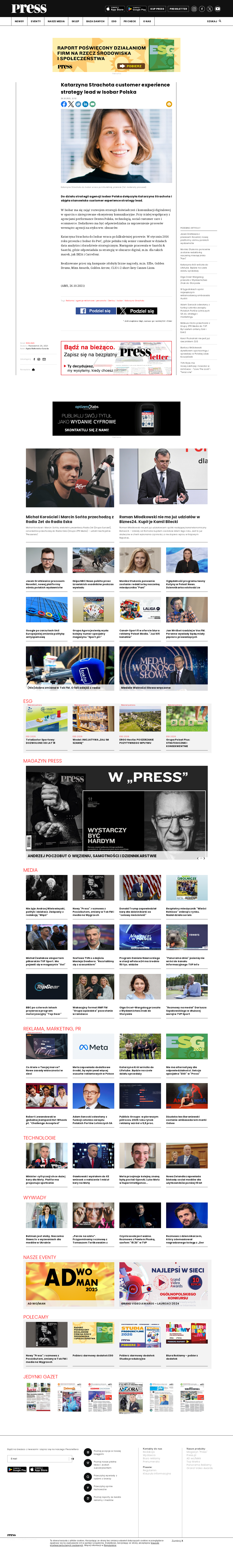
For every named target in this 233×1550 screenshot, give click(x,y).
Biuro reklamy (151, 1458)
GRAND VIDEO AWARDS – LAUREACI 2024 (150, 1304)
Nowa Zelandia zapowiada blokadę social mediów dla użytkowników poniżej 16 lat (184, 1180)
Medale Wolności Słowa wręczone (146, 688)
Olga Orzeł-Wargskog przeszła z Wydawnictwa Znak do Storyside (193, 280)
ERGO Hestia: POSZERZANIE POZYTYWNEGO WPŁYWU (136, 741)
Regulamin (149, 1470)
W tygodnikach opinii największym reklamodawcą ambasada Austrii (195, 294)
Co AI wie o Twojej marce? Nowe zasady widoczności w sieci (44, 1070)
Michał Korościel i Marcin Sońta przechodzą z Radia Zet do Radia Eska (70, 519)
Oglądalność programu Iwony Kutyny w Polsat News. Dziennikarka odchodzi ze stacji (185, 585)
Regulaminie (110, 1545)
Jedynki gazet (40, 1376)
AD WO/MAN (36, 1304)
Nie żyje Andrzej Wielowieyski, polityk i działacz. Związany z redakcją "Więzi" (45, 912)
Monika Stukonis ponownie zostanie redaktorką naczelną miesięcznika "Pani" (195, 254)
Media (30, 870)
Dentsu (111, 300)
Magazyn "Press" (197, 1452)
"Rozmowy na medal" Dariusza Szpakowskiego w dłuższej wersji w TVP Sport (186, 1011)
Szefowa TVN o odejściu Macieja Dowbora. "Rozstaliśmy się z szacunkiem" (93, 961)
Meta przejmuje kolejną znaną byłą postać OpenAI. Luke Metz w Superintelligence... (139, 1180)
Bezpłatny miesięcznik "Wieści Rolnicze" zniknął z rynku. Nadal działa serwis (186, 912)
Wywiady (34, 1197)
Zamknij (177, 1540)
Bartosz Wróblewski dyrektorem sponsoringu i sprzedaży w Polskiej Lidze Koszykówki (194, 352)
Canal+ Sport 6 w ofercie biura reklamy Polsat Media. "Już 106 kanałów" (139, 634)
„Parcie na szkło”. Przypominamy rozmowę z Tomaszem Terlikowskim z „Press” (90, 1241)
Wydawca (149, 1455)
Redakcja (149, 1452)
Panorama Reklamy (199, 1465)
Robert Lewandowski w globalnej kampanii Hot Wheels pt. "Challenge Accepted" (46, 1120)
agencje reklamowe (85, 300)
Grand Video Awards (200, 1468)
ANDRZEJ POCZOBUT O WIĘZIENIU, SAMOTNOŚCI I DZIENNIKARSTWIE (92, 856)
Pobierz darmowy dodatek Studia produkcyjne (137, 1357)
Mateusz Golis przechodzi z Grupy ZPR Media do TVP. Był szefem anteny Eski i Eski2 (195, 328)
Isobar (120, 300)
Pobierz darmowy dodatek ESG (93, 1355)
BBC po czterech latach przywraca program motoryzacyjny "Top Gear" (44, 1011)
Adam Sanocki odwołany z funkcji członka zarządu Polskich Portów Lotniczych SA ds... (92, 1121)
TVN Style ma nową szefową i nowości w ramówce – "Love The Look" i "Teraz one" (195, 367)
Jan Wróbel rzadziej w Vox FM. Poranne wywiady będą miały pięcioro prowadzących (185, 634)
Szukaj (212, 21)
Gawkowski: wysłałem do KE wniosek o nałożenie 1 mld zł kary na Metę (91, 1180)
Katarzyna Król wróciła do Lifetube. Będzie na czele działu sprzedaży (194, 267)
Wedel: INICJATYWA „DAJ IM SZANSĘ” (91, 741)
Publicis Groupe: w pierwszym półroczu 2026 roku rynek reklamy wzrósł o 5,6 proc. (138, 1120)
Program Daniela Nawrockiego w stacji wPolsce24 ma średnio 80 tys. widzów (139, 961)
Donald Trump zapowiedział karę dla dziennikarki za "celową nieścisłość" (138, 912)
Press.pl (191, 1455)
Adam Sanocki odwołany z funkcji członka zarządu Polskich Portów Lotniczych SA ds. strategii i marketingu (195, 310)
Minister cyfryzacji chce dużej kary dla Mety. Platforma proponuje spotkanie (45, 1180)
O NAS (147, 21)
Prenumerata (151, 1461)
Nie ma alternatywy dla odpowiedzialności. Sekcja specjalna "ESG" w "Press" (183, 1070)
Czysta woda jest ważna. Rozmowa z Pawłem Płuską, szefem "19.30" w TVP (137, 1239)
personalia (101, 300)
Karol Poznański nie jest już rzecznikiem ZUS (195, 340)
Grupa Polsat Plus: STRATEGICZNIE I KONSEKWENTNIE (178, 743)
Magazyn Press (42, 760)
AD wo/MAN (194, 1458)
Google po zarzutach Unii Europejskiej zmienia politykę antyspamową (45, 634)
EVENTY (36, 21)
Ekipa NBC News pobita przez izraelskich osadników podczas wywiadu (93, 584)
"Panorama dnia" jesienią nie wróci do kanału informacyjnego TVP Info (185, 961)
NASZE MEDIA (56, 21)
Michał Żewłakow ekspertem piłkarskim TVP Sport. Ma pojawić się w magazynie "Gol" (46, 961)
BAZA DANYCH (95, 21)
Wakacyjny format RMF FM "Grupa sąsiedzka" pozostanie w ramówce (93, 1011)
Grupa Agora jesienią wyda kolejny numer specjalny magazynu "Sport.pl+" (90, 634)
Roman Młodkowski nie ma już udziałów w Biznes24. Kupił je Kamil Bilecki (159, 519)
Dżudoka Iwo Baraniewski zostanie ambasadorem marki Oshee (186, 1120)
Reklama (70, 300)
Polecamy (36, 1317)
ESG (114, 21)
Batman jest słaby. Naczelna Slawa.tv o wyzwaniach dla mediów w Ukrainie (45, 1239)
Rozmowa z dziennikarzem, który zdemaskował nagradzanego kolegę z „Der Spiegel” (185, 1241)
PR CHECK (130, 21)
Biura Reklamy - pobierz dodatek (182, 1357)
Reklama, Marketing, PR (52, 1028)
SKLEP (75, 21)
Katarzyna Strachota (134, 300)
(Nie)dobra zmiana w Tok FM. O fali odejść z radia (64, 688)
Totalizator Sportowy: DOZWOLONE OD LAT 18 (40, 741)
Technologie (39, 1137)
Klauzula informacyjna (157, 1473)
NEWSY (19, 21)
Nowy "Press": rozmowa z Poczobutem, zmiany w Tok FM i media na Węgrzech (93, 912)
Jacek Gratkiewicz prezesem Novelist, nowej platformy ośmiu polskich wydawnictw (194, 239)
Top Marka (193, 1461)
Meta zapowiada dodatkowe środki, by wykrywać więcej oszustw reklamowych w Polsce (93, 1070)
